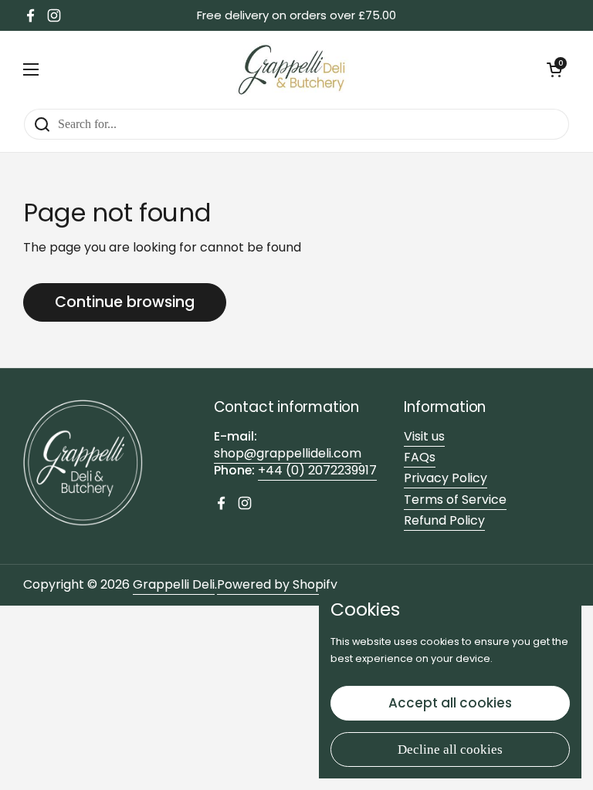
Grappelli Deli (174, 584)
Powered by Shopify (277, 584)
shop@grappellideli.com (287, 453)
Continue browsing (125, 302)
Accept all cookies (450, 703)
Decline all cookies (450, 749)
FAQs (419, 457)
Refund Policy (444, 520)
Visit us (424, 436)
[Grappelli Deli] (292, 69)
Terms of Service (455, 499)
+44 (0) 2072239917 (317, 470)
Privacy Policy (445, 478)
